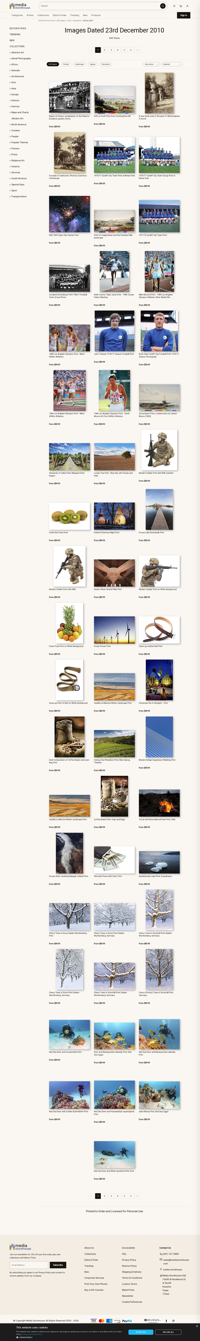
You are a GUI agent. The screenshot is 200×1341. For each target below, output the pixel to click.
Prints (14, 154)
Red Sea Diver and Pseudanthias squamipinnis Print (114, 1112)
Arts (13, 82)
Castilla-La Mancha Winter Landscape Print (113, 703)
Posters (15, 148)
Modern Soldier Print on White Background (158, 589)
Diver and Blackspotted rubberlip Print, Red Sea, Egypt (112, 1053)
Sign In (183, 15)
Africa (14, 64)
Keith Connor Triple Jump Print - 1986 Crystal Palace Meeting (114, 296)
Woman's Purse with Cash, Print (108, 876)
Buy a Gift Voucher (94, 1290)
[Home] (22, 6)
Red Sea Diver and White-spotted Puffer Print (114, 1171)
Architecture (17, 76)
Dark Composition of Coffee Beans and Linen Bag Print (69, 761)
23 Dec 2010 (88, 21)
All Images (61, 21)
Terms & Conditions (132, 1277)
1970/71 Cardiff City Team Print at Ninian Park (114, 176)
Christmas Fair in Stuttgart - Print (153, 703)
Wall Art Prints (44, 21)
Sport (14, 190)
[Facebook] (166, 1322)
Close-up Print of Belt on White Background (68, 703)
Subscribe (58, 1265)
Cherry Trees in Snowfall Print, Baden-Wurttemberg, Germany (155, 934)
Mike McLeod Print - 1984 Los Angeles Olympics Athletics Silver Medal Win (156, 296)
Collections (43, 15)
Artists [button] (30, 15)
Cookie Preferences (132, 1302)
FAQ (124, 1254)
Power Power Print (102, 646)
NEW (12, 40)
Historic (15, 100)
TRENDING (15, 34)
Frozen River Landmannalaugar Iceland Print (68, 876)
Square (92, 64)
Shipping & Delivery (131, 1271)
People (14, 136)
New (85, 15)
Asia (13, 88)
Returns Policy (129, 1266)
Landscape (79, 64)
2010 (69, 21)
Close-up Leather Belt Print (150, 646)
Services (15, 172)
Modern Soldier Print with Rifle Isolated (156, 473)
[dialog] (100, 1332)
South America (19, 178)
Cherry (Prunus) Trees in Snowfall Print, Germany (156, 993)
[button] (70, 1337)
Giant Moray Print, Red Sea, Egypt (153, 1111)
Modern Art (17, 118)
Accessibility (128, 1247)
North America (18, 124)
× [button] (197, 1326)
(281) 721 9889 (170, 1254)
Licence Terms (129, 1284)
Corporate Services (94, 1277)
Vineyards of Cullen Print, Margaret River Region (67, 474)
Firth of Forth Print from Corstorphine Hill (112, 116)
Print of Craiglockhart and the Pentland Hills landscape (113, 236)
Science (15, 166)
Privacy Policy (129, 1260)
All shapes (53, 64)
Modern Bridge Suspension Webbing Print (157, 760)
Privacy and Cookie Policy (32, 1334)
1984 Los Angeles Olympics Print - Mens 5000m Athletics (66, 414)
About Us (89, 1247)
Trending (74, 15)
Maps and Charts (20, 112)
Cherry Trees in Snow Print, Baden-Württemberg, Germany (109, 934)
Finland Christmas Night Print (106, 532)
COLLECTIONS (17, 46)
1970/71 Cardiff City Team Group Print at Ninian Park (157, 177)
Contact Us (165, 1247)
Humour (15, 106)
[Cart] (181, 6)
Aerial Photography (21, 58)
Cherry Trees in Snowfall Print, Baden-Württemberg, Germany (110, 993)
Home (52, 21)
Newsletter (127, 1296)
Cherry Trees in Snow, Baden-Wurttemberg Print (68, 934)
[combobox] (99, 6)
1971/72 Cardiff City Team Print (153, 235)
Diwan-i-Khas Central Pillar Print (108, 589)
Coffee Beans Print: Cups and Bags (109, 819)
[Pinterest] (173, 1322)
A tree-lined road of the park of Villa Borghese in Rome (159, 117)
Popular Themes (19, 142)
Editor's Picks (59, 15)
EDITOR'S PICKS (18, 28)
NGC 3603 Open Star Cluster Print (64, 235)
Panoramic (106, 64)
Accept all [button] (141, 1332)
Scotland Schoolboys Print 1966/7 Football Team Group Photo (68, 296)
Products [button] (96, 15)
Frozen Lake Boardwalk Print (151, 532)
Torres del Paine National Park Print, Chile (157, 819)
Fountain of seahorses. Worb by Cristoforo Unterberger (68, 177)
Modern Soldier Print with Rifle (62, 589)
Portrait (66, 64)
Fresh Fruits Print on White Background (66, 646)
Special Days (17, 184)
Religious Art (17, 160)
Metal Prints (128, 1290)
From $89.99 (54, 127)
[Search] (163, 6)
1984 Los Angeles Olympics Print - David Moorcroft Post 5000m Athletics (111, 414)
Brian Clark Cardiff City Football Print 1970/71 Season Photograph (159, 355)
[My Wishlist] (174, 6)
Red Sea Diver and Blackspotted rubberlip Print (157, 1053)
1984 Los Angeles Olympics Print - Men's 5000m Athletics (67, 355)
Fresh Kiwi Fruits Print (58, 532)
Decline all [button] (168, 1332)
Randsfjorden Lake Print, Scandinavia (155, 876)
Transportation (19, 196)
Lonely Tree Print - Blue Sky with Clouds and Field (113, 474)
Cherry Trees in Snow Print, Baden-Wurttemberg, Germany (64, 993)
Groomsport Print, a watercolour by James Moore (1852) (158, 414)
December (77, 21)
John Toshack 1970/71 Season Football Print (114, 354)
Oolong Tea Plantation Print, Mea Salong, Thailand (112, 761)
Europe (15, 94)
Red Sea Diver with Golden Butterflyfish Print (68, 1111)
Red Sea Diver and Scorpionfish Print (65, 1052)
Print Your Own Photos (95, 1284)
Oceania (15, 130)
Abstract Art (17, 52)
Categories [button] (17, 15)
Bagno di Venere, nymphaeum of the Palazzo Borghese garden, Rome (69, 117)
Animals (15, 70)
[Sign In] (187, 6)
